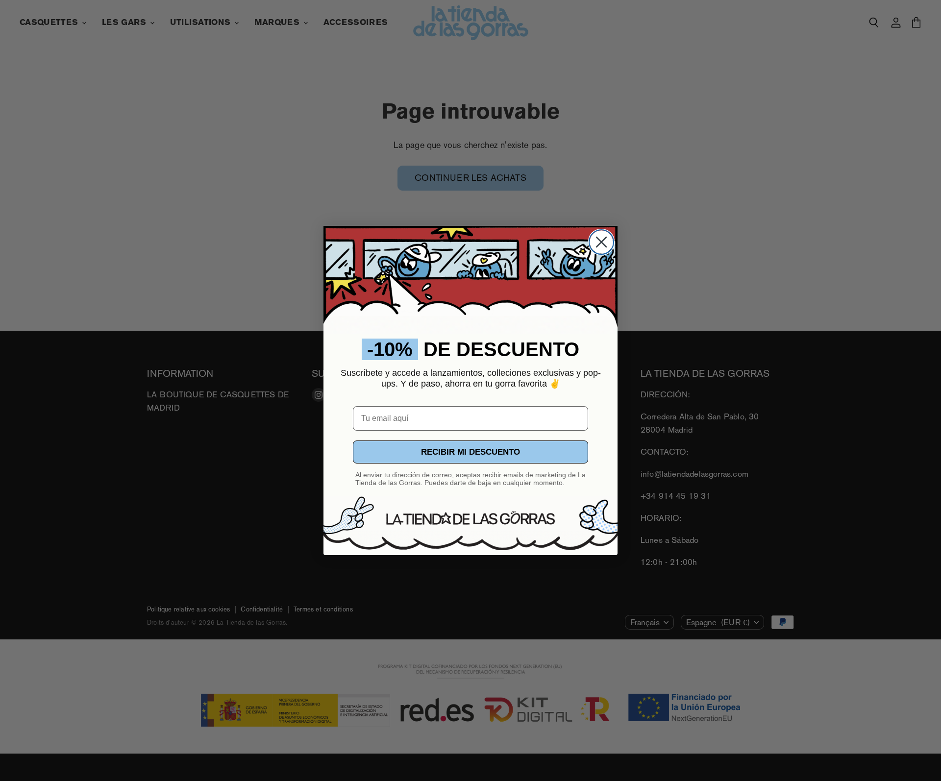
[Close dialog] (601, 242)
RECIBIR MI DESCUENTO (470, 452)
